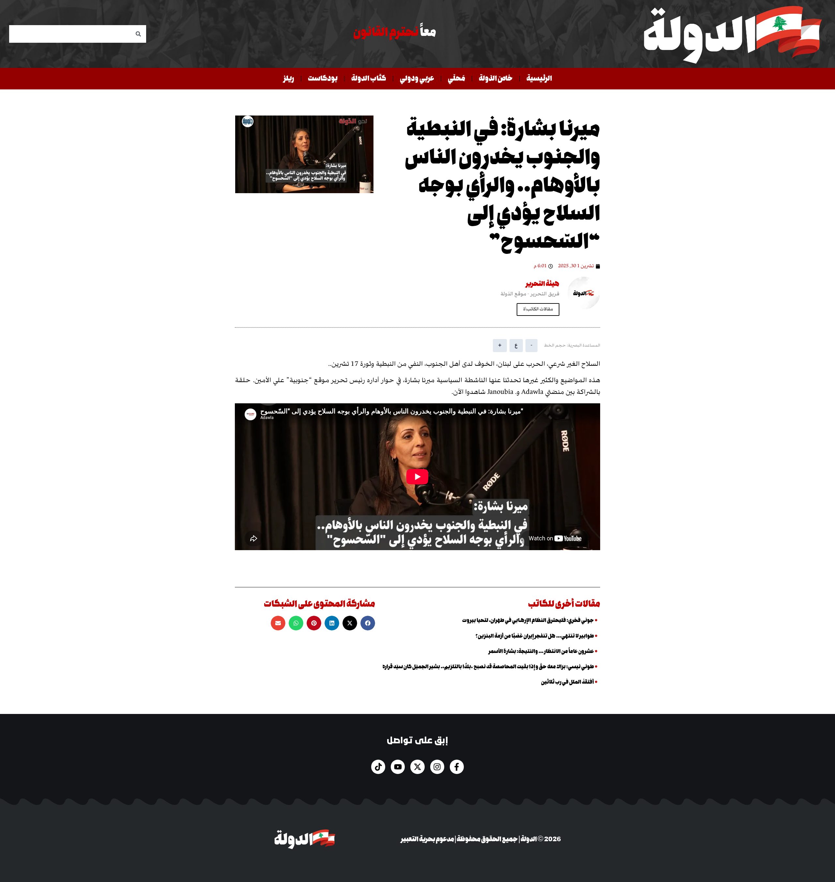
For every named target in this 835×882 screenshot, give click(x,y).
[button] (367, 623)
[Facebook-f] (457, 767)
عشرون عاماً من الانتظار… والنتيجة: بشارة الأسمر (541, 651)
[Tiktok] (378, 767)
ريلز (288, 78)
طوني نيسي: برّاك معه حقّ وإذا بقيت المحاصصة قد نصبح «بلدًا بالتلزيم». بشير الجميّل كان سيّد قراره (488, 667)
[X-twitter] (417, 767)
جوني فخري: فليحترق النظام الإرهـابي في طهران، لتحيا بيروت (528, 621)
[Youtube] (398, 767)
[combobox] (77, 34)
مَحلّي (456, 78)
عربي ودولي (417, 78)
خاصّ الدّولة (496, 78)
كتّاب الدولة (368, 78)
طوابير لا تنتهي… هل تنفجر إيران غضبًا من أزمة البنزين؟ (535, 636)
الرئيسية (539, 78)
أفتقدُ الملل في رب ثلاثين (567, 682)
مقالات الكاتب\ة (538, 309)
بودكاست (323, 78)
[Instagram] (437, 767)
